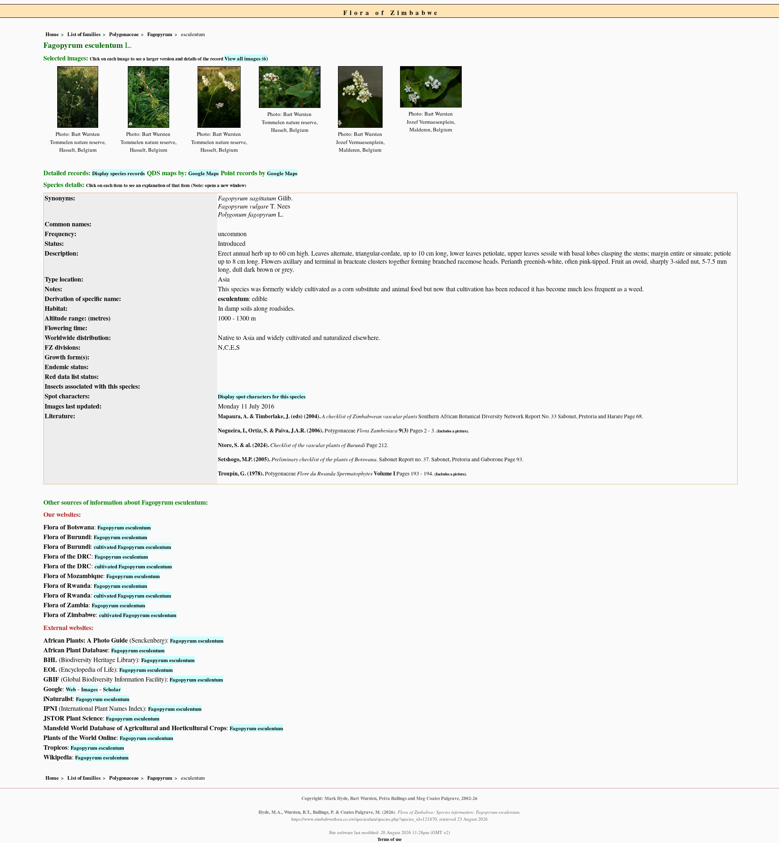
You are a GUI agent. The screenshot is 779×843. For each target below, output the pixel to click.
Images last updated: (73, 406)
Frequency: (60, 233)
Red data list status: (72, 376)
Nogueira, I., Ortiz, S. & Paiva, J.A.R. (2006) (270, 430)
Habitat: (56, 308)
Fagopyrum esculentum (124, 527)
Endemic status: (66, 366)
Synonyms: (60, 197)
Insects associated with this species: (92, 386)
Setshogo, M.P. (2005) (243, 459)
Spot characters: (67, 395)
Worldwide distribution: (78, 337)
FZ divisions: (62, 347)
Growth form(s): (67, 356)
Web (71, 689)
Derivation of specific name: (83, 298)
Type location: (64, 279)
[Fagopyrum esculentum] (77, 95)
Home (52, 34)
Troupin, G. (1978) (240, 473)
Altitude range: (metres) (77, 318)
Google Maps (203, 173)
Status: (54, 243)
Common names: (68, 223)
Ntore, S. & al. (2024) (243, 445)
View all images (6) (246, 58)
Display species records (118, 173)
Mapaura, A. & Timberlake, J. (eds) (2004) (268, 416)
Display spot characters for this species (262, 396)
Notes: (53, 288)
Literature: (60, 415)
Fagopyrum (159, 34)
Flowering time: (66, 327)
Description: (61, 253)
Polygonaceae (124, 34)
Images (89, 689)
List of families (84, 34)
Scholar (112, 689)
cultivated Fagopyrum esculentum (132, 547)
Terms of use (389, 839)
